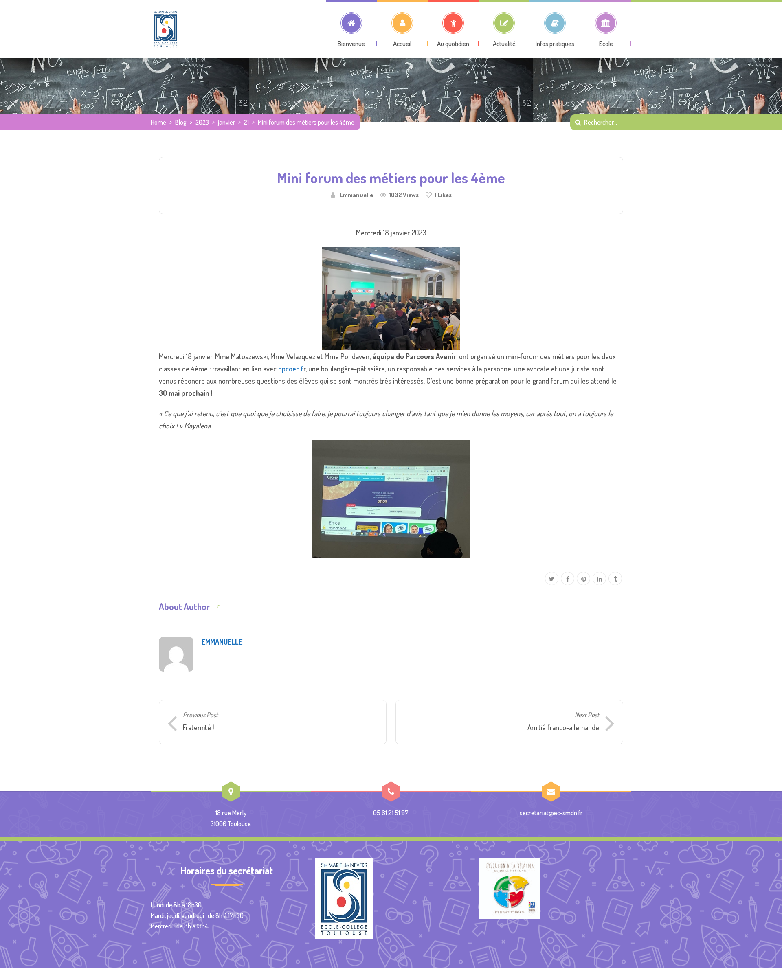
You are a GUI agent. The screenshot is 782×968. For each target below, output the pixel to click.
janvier (226, 122)
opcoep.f (290, 368)
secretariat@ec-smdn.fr (551, 812)
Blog (181, 122)
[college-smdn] (165, 29)
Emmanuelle (356, 195)
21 (246, 122)
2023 (202, 122)
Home (158, 122)
